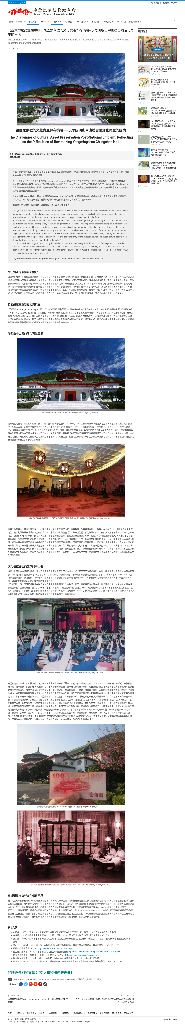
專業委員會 (82, 22)
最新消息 (32, 22)
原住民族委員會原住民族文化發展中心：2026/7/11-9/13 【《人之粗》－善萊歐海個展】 (164, 165)
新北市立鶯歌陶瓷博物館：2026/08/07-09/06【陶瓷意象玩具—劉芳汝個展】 (164, 69)
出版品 (44, 22)
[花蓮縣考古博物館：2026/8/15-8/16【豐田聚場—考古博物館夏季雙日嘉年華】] (144, 111)
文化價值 (89, 979)
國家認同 (81, 979)
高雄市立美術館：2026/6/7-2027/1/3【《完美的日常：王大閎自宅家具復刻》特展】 (164, 139)
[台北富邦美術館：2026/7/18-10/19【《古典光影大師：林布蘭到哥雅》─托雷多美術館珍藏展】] (144, 124)
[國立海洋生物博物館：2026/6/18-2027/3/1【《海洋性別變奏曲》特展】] (144, 152)
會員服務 (68, 22)
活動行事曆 (109, 22)
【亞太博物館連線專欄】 (56, 973)
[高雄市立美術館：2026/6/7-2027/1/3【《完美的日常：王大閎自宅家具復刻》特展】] (144, 139)
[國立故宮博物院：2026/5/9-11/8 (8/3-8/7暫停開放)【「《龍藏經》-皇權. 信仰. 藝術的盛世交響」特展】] (144, 179)
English (174, 2)
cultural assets (19, 979)
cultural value (31, 979)
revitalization (71, 979)
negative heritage (58, 979)
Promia (174, 1019)
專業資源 (95, 22)
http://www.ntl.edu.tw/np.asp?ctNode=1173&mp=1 (96, 951)
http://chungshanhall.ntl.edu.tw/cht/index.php (51, 948)
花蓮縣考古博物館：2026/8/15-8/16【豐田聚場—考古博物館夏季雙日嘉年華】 (163, 110)
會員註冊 (157, 2)
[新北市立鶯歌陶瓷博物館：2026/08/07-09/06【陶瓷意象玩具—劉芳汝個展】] (144, 69)
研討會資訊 (121, 22)
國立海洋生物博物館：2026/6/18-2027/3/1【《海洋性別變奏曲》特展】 (163, 152)
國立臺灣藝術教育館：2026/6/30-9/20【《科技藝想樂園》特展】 (163, 82)
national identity (44, 979)
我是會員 (166, 2)
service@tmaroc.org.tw (81, 1022)
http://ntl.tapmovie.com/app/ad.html (82, 954)
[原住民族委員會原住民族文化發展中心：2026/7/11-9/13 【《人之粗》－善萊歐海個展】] (144, 165)
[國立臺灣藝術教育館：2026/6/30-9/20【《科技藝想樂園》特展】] (144, 82)
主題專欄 (55, 22)
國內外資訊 (134, 22)
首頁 (11, 22)
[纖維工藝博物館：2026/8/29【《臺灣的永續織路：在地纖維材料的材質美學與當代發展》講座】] (144, 95)
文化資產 (98, 979)
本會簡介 (20, 22)
